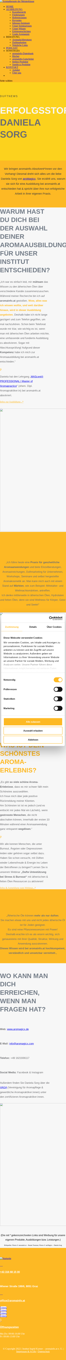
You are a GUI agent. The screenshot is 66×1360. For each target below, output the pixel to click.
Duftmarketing (19, 42)
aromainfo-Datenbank (22, 53)
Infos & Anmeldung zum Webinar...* (18, 888)
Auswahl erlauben (33, 730)
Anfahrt (16, 70)
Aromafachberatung (22, 39)
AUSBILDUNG (14, 9)
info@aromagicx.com (21, 1043)
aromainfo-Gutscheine (23, 59)
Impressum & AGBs (26, 1351)
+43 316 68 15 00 (10, 1271)
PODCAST (12, 48)
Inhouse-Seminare (21, 23)
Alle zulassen (33, 721)
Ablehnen (33, 739)
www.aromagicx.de (18, 1029)
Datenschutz (44, 1351)
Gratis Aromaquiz (20, 34)
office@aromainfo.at (12, 1300)
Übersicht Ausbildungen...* (13, 959)
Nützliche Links (20, 45)
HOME (10, 6)
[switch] (58, 689)
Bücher (15, 56)
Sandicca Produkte (21, 64)
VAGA (3, 1087)
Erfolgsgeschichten (21, 31)
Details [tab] (33, 626)
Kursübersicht (19, 12)
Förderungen (18, 14)
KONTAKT (12, 67)
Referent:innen (19, 17)
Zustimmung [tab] (12, 626)
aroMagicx (29, 178)
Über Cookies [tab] (54, 626)
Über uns (16, 72)
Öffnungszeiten (9, 1327)
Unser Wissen (19, 28)
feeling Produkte (20, 61)
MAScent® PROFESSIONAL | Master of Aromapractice (21, 381)
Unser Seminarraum (22, 26)
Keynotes (16, 20)
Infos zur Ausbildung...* (11, 401)
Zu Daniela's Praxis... (10, 611)
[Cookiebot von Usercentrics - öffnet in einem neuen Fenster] (49, 618)
